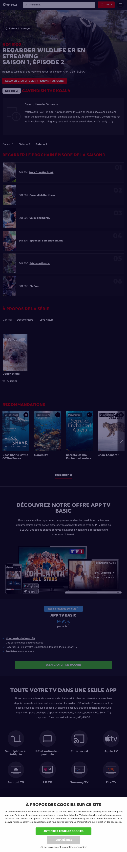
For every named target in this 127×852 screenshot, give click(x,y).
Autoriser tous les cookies (63, 831)
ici (120, 822)
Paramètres (63, 839)
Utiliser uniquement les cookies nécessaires (63, 847)
